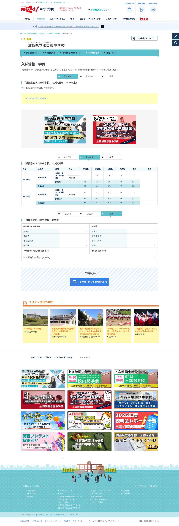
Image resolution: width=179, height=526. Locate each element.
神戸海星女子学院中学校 (90, 337)
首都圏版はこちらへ (100, 10)
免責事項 (67, 521)
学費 (111, 76)
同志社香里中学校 (59, 337)
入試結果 (89, 76)
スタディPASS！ (97, 502)
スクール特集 (63, 502)
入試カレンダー (96, 494)
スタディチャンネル (67, 491)
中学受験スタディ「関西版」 (32, 486)
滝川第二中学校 (30, 332)
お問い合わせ (37, 521)
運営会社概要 (24, 521)
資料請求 (126, 491)
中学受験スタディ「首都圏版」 (148, 486)
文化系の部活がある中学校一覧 (69, 508)
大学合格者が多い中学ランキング (70, 496)
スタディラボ (74, 514)
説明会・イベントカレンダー (101, 491)
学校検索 (42, 33)
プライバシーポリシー (53, 521)
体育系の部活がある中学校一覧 (69, 505)
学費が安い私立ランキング (67, 499)
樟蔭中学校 (139, 334)
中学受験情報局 (96, 496)
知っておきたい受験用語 (98, 499)
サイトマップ (77, 521)
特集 (61, 494)
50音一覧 (30, 496)
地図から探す (31, 494)
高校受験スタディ (60, 2)
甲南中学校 (111, 337)
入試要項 (67, 157)
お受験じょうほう (44, 2)
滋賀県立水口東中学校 (53, 33)
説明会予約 (127, 494)
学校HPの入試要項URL (37, 98)
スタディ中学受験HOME (29, 33)
